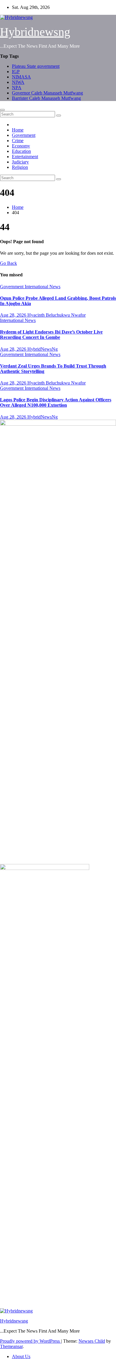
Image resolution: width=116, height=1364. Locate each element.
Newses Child (92, 1341)
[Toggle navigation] (2, 110)
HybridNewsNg (42, 349)
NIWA (18, 82)
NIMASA (21, 76)
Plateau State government (35, 66)
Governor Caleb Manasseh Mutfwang (47, 92)
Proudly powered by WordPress (30, 1341)
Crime (17, 140)
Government (23, 135)
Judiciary (20, 161)
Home (17, 129)
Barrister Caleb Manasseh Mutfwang (46, 98)
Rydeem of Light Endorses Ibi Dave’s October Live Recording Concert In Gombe (51, 334)
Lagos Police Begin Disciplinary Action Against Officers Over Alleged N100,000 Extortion (55, 402)
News (54, 286)
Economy (21, 145)
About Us (21, 1356)
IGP (16, 71)
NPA (16, 87)
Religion (20, 167)
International (37, 286)
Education (21, 151)
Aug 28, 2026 (13, 315)
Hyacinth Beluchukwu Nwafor (56, 315)
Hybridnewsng (35, 32)
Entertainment (25, 156)
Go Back (8, 263)
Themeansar (11, 1346)
